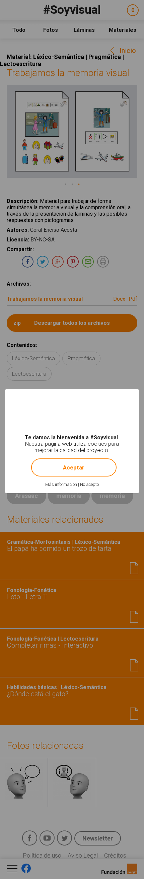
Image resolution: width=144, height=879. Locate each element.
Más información (61, 484)
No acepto (89, 484)
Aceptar (73, 467)
